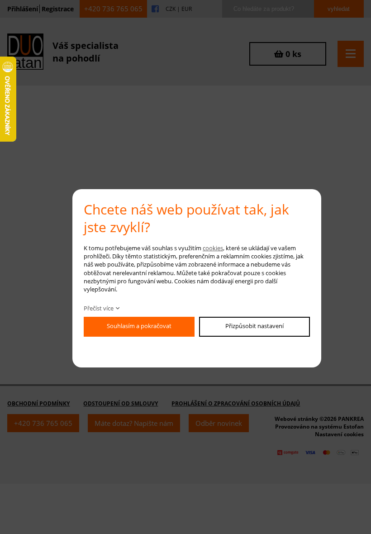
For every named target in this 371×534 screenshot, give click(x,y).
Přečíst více (99, 308)
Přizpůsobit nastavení (254, 326)
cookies (213, 248)
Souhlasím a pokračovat (139, 326)
